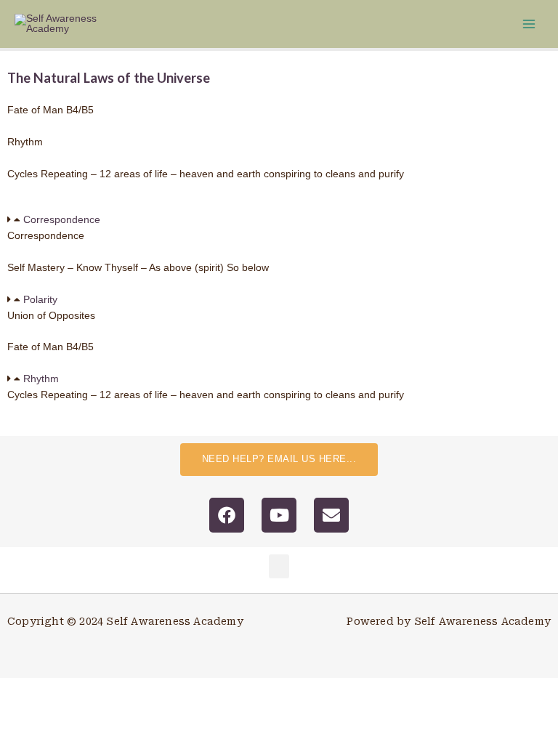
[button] (279, 220)
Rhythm (41, 378)
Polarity (40, 299)
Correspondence (61, 219)
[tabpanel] (279, 243)
